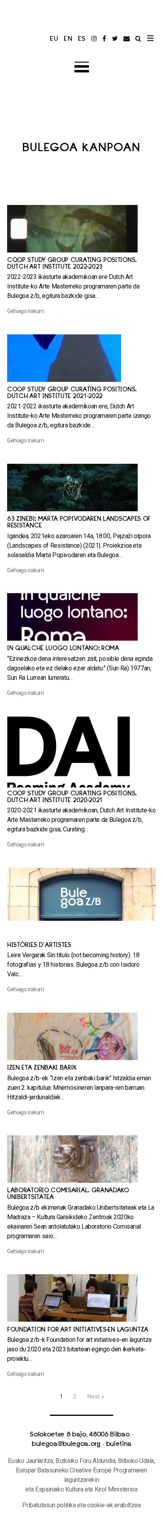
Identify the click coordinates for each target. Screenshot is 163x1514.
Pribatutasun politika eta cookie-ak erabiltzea (81, 1505)
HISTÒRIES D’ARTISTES (39, 946)
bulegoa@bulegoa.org (66, 1444)
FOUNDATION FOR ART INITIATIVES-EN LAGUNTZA (77, 1330)
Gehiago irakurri (25, 311)
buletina (118, 1444)
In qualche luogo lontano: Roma (63, 649)
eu (54, 39)
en (68, 39)
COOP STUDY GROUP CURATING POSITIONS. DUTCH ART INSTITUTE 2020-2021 (71, 797)
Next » (95, 1396)
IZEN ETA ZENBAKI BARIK (41, 1068)
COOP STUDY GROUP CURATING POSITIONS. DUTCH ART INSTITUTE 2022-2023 (71, 264)
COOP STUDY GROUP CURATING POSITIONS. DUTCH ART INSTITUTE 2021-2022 (71, 393)
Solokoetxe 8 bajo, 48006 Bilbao (79, 1435)
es (82, 39)
